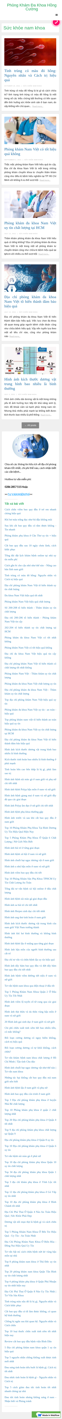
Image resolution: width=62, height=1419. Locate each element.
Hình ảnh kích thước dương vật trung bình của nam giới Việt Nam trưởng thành (30, 925)
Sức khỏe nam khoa (32, 86)
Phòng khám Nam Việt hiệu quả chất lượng (27, 601)
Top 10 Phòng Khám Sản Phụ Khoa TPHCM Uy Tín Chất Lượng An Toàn (30, 880)
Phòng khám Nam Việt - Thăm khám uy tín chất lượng (30, 675)
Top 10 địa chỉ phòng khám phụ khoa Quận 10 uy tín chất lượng (30, 1164)
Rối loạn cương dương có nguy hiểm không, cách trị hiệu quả (30, 1039)
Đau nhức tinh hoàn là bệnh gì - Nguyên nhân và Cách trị (30, 1379)
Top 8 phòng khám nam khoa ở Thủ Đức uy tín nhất (30, 1263)
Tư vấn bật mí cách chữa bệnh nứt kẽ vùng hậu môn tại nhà (30, 1253)
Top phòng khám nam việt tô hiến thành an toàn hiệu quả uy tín (30, 721)
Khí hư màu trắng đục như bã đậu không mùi (28, 519)
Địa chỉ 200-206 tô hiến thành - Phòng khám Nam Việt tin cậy (30, 619)
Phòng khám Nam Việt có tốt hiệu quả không (28, 647)
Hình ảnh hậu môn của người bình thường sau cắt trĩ (30, 951)
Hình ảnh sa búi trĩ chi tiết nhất (21, 904)
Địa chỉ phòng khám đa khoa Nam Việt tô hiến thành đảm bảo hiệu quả (30, 741)
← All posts (30, 425)
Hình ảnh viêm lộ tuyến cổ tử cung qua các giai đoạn (30, 1003)
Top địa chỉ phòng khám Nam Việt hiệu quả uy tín (30, 701)
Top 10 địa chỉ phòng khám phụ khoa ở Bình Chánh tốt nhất (30, 1203)
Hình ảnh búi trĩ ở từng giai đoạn (22, 847)
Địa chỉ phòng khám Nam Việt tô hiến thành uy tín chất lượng (30, 587)
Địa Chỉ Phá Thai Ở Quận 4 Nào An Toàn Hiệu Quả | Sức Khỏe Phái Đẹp (30, 1213)
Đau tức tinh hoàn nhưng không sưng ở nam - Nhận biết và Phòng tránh (30, 1399)
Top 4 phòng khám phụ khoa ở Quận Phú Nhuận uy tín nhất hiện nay (30, 1283)
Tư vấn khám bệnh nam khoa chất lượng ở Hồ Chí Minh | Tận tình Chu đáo (30, 1059)
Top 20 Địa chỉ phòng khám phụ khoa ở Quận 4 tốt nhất (30, 1121)
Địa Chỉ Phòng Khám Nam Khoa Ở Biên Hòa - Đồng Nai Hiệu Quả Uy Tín (30, 1243)
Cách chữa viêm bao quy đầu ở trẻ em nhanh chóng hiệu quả (30, 511)
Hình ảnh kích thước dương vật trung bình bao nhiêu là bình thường (30, 751)
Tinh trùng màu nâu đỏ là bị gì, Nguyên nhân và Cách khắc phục (30, 1303)
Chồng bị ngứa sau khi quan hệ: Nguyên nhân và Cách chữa (30, 1323)
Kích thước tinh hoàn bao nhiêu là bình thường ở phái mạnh (30, 761)
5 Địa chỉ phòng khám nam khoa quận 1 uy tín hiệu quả (30, 1349)
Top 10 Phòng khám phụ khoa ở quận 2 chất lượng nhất (30, 1111)
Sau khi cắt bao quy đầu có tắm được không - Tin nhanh (30, 527)
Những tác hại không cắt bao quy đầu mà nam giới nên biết (30, 1079)
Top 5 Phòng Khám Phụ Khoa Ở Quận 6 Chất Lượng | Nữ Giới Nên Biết (30, 839)
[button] (57, 15)
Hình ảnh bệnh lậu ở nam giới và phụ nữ (26, 1087)
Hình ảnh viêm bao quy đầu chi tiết (23, 872)
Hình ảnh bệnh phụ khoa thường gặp (24, 811)
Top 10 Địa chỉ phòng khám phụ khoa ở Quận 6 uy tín (30, 1148)
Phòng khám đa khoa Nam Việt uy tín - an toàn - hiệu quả (30, 711)
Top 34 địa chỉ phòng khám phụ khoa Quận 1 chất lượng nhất (30, 1174)
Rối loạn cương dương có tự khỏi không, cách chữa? (30, 1049)
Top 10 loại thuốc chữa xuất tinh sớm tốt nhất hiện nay (30, 1333)
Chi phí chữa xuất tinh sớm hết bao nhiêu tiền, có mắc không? (30, 1029)
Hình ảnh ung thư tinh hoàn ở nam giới (25, 917)
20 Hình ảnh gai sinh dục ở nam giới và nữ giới (30, 1021)
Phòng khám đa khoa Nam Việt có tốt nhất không (30, 639)
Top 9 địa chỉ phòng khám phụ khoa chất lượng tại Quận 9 (30, 1131)
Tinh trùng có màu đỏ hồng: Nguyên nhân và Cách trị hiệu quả (30, 577)
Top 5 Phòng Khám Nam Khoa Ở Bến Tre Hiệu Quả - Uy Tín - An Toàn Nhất (30, 1233)
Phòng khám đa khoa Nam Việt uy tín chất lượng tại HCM (30, 731)
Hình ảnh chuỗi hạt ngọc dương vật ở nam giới (29, 860)
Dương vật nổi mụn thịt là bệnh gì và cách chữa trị (30, 1223)
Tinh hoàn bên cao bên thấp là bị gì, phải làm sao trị (30, 771)
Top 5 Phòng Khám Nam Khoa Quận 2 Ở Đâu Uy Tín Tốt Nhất (30, 993)
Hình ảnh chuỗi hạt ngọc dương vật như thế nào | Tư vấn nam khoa (30, 1069)
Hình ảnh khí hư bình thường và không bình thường (30, 935)
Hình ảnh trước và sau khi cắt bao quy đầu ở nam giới (30, 819)
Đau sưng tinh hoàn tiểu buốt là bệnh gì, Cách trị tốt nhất (30, 1369)
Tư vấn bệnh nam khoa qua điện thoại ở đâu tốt (30, 985)
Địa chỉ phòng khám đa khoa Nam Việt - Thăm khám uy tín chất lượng (30, 691)
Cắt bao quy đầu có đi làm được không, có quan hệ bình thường (30, 1313)
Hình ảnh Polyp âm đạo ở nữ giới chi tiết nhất (29, 805)
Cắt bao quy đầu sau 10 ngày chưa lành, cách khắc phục (30, 547)
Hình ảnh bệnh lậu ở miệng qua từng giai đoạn (29, 943)
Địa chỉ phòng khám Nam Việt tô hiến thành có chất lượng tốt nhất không (30, 665)
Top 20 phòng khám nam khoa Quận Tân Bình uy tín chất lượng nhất (30, 1273)
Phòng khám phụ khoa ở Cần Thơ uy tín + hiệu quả (30, 537)
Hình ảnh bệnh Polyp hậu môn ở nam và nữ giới (30, 789)
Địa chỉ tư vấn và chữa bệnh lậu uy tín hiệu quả (30, 959)
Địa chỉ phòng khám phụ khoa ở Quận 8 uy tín (29, 1139)
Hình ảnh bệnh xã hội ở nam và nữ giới (25, 854)
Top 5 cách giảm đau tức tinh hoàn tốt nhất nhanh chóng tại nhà (30, 1389)
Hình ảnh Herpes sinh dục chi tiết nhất (25, 911)
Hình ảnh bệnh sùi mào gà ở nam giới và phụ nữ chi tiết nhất (30, 781)
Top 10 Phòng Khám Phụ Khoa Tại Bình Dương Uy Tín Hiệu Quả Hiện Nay (30, 829)
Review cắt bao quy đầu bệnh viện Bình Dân (28, 1341)
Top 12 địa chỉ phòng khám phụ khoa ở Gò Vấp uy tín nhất (30, 1194)
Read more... (37, 106)
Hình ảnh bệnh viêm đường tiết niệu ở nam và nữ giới (30, 977)
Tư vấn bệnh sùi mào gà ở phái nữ (23, 1156)
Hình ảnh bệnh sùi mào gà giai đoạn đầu (26, 898)
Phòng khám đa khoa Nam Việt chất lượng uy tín (30, 683)
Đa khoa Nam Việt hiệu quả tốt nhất (24, 595)
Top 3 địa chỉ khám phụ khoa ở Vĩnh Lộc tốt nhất (30, 1184)
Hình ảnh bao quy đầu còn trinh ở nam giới (27, 1093)
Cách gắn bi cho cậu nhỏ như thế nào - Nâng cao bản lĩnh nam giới (30, 567)
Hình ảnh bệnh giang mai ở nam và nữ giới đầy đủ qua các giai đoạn (30, 797)
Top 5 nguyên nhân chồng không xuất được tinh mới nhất (30, 1359)
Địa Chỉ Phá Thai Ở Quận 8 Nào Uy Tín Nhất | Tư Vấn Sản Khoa (30, 1293)
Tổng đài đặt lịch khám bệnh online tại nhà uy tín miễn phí (30, 557)
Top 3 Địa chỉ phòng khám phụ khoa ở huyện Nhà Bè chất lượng (30, 1102)
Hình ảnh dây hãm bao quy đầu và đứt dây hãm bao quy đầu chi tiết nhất (30, 967)
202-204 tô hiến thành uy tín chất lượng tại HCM (30, 629)
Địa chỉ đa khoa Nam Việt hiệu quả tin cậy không (30, 655)
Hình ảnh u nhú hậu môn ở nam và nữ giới (27, 866)
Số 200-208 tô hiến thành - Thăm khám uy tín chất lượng (30, 609)
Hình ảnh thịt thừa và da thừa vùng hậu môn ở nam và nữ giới (30, 1013)
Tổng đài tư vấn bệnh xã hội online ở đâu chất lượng (30, 890)
